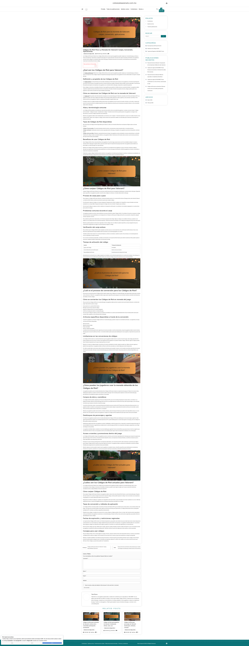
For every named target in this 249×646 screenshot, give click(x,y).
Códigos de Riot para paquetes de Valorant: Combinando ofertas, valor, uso (111, 624)
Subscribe (161, 10)
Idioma (140, 9)
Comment (85, 558)
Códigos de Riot (88, 81)
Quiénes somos (125, 9)
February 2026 (150, 102)
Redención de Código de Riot (89, 53)
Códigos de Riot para (89, 72)
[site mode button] (86, 9)
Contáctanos (134, 9)
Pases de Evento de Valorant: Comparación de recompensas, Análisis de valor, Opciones (156, 63)
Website (85, 580)
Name (84, 571)
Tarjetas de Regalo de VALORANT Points (155, 51)
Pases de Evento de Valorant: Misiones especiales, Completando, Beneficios (155, 75)
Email (84, 575)
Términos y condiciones (123, 643)
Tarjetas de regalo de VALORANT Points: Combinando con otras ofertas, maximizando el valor (156, 81)
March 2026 (149, 100)
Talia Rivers (105, 53)
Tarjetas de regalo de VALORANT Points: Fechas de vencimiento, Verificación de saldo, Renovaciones (156, 69)
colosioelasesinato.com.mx (124, 3)
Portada (103, 9)
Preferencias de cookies (99, 643)
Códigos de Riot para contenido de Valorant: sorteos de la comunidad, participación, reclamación (156, 88)
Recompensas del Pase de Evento (154, 45)
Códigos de (87, 96)
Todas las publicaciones (113, 9)
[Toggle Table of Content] (95, 66)
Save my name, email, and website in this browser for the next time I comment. (102, 585)
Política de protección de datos (111, 643)
